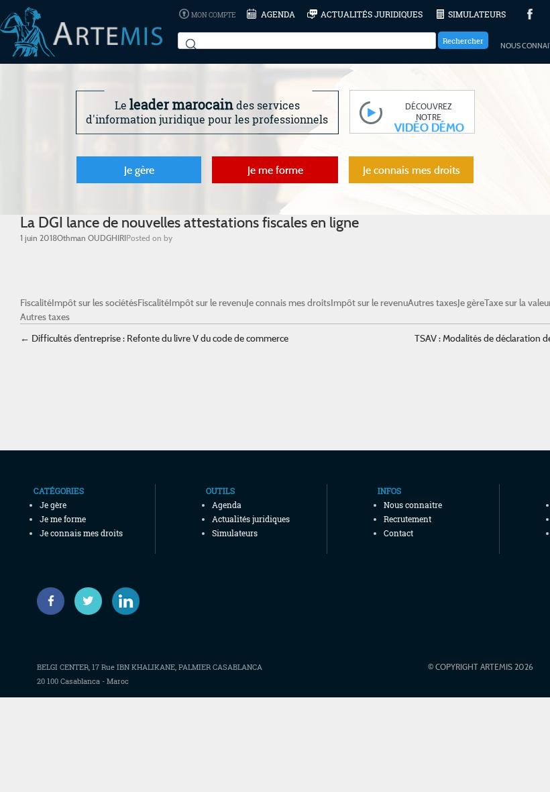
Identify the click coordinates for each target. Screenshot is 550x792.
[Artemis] (81, 50)
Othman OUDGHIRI (91, 237)
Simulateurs (477, 14)
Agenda (278, 14)
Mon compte (213, 15)
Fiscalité (36, 302)
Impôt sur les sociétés (95, 302)
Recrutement (407, 518)
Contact (398, 533)
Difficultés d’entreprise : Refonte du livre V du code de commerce (154, 338)
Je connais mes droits (411, 170)
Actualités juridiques (372, 14)
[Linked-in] (126, 601)
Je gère (139, 170)
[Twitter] (88, 601)
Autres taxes (432, 302)
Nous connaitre (413, 504)
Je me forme (275, 170)
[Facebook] (50, 601)
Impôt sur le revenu (207, 302)
